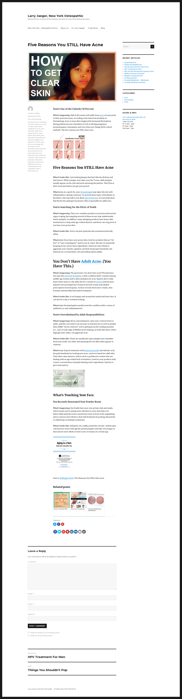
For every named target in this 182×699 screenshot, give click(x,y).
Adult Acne (91, 261)
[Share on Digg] (76, 532)
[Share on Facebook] (55, 532)
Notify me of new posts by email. (41, 635)
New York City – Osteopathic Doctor (43, 28)
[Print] (84, 532)
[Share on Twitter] (59, 532)
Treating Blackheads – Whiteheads (136, 80)
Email (31, 604)
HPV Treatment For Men (132, 69)
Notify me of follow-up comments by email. (45, 632)
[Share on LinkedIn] (72, 532)
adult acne (38, 131)
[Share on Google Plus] (63, 532)
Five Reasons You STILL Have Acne (36, 142)
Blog (103, 28)
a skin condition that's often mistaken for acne (37, 126)
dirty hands (37, 135)
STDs (126, 102)
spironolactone (91, 198)
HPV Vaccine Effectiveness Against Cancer (139, 71)
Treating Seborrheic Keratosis (134, 82)
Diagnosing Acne (130, 62)
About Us (65, 28)
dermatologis (86, 192)
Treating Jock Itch (130, 78)
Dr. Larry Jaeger (78, 28)
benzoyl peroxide (91, 350)
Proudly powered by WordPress (65, 689)
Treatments (93, 28)
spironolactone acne (35, 151)
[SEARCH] (152, 46)
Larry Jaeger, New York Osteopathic (55, 16)
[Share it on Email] (80, 532)
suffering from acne (34, 164)
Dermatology (36, 119)
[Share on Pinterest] (67, 532)
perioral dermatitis (73, 276)
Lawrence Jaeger (34, 113)
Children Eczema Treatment (134, 73)
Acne (29, 119)
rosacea (99, 282)
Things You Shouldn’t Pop (133, 65)
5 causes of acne (33, 122)
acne (102, 115)
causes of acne (33, 133)
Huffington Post (66, 478)
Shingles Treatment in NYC (133, 76)
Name (31, 594)
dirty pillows (39, 137)
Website (31, 614)
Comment (32, 562)
